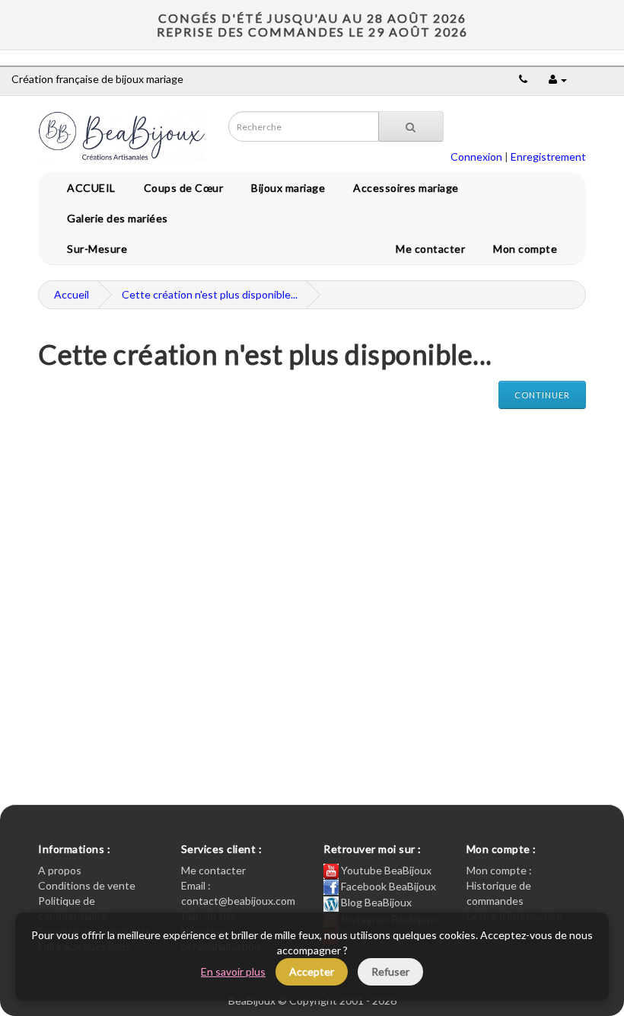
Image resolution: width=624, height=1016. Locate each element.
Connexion (476, 156)
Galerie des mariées (115, 218)
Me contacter (433, 248)
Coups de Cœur (181, 187)
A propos (59, 870)
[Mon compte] (558, 78)
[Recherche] (411, 126)
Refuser (390, 971)
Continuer (542, 395)
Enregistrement (548, 156)
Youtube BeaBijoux (385, 870)
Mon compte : (499, 870)
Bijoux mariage (285, 187)
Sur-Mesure (94, 248)
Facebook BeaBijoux (387, 886)
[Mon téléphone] (523, 78)
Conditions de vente (86, 885)
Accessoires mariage (403, 187)
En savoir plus (233, 971)
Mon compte (527, 248)
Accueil (71, 294)
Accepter (311, 971)
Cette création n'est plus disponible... (210, 294)
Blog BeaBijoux (375, 902)
